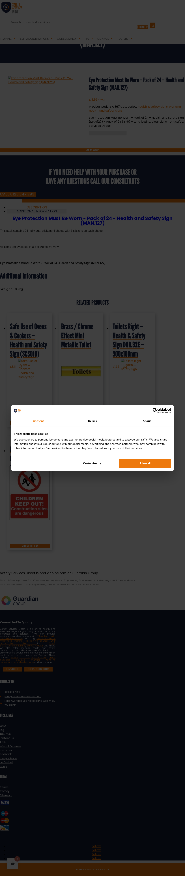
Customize (90, 463)
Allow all (145, 463)
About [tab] (147, 420)
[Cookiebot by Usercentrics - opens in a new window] (155, 410)
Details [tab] (92, 420)
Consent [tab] (38, 420)
